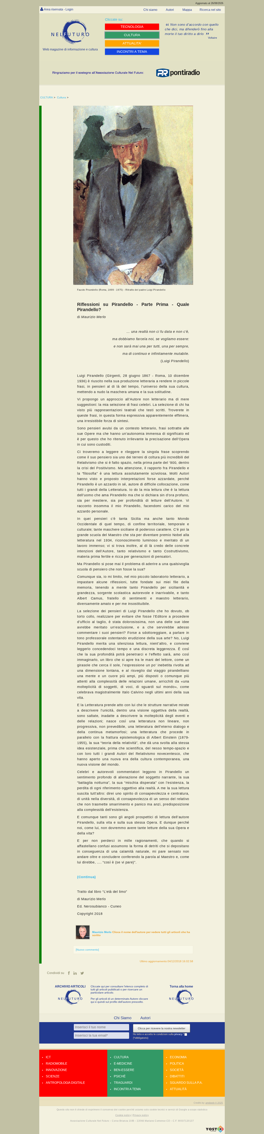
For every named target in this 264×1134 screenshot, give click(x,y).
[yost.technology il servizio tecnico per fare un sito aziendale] (215, 1131)
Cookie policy (123, 1115)
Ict (48, 1057)
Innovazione (56, 1070)
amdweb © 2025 (214, 1103)
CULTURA (46, 97)
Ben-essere (124, 1070)
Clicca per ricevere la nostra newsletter (161, 1028)
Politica (177, 1063)
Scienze (53, 1076)
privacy (178, 1034)
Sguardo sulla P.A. (186, 1082)
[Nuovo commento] (87, 949)
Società (177, 1070)
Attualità (178, 1089)
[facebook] (69, 973)
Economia (178, 1057)
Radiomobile (56, 1063)
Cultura (61, 97)
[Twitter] (82, 973)
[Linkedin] (75, 973)
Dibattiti (177, 1076)
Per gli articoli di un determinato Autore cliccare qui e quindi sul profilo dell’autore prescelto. (119, 1000)
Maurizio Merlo (102, 932)
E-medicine (123, 1063)
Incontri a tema (127, 1089)
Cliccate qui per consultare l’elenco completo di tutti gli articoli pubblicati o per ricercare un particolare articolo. (119, 989)
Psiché (120, 1076)
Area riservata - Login (58, 9)
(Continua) (86, 877)
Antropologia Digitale (65, 1082)
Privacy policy (141, 1115)
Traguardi (123, 1082)
